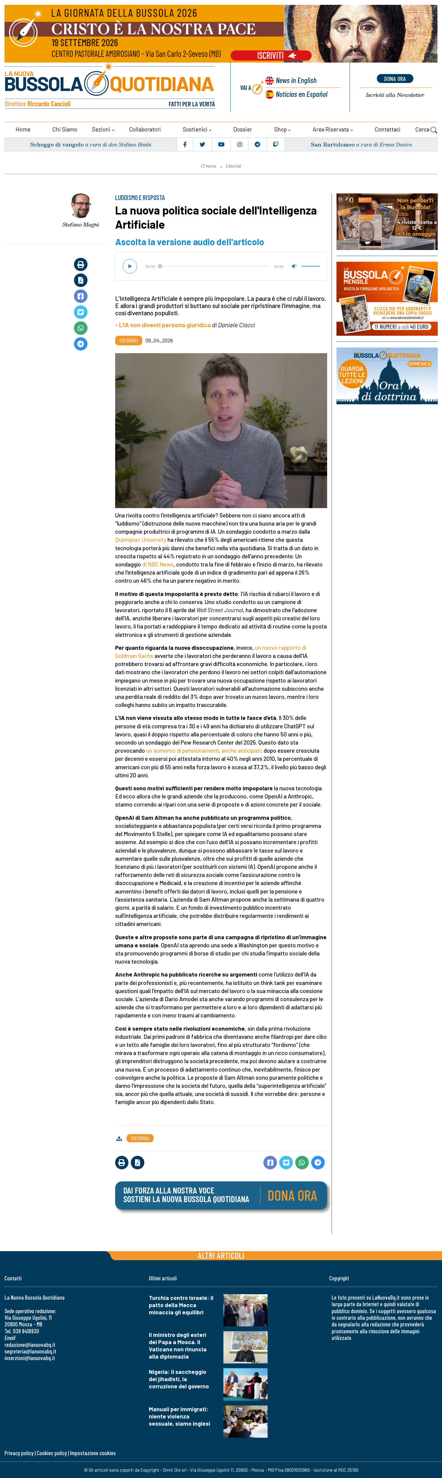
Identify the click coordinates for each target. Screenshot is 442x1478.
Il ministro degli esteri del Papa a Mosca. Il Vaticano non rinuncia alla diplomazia (178, 1345)
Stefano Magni (81, 224)
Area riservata (331, 129)
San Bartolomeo (333, 144)
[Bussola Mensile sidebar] (387, 299)
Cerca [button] (423, 129)
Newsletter (395, 95)
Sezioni (101, 129)
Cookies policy (52, 1452)
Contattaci (388, 129)
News (296, 80)
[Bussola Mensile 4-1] (387, 221)
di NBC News (157, 564)
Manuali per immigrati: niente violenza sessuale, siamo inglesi (179, 1416)
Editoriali (233, 166)
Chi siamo (64, 129)
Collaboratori (145, 129)
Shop (280, 129)
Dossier (242, 129)
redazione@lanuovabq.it (30, 1344)
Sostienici (195, 129)
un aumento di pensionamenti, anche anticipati (203, 750)
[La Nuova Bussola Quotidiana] (110, 87)
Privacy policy (19, 1452)
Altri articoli (221, 1255)
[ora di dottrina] (387, 375)
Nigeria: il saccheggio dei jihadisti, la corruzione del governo (179, 1379)
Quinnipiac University (140, 539)
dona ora (395, 78)
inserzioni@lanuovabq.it (30, 1357)
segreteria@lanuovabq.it (30, 1351)
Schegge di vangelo (57, 144)
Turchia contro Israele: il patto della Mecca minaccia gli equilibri (181, 1305)
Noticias (301, 93)
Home (23, 129)
